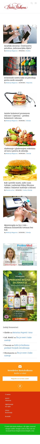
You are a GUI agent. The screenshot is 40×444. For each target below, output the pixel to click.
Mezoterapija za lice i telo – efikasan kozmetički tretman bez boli (18, 227)
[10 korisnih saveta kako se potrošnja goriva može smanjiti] (20, 66)
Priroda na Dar (10, 190)
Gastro (25, 190)
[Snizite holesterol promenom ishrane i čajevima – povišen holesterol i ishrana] (20, 100)
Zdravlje (28, 120)
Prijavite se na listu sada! (20, 378)
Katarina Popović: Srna (22, 332)
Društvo (28, 51)
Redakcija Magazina (11, 51)
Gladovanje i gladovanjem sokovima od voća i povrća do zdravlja (19, 149)
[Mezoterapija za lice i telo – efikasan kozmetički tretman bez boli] (20, 209)
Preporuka (29, 83)
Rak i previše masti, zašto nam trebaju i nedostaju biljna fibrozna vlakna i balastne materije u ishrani (20, 185)
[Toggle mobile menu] (36, 3)
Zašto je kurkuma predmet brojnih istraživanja (16, 346)
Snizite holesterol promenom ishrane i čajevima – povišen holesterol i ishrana (17, 115)
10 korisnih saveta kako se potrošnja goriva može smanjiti (20, 78)
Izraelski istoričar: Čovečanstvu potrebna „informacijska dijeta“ (18, 46)
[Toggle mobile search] (32, 3)
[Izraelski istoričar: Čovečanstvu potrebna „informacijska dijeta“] (20, 34)
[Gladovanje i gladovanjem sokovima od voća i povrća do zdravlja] (20, 136)
